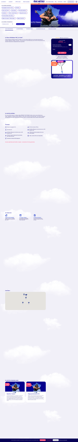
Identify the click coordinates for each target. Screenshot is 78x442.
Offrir (62, 52)
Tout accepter (42, 440)
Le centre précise (19, 28)
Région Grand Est (21, 18)
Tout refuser (49, 440)
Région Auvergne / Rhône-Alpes (8, 18)
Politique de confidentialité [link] (63, 440)
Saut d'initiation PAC (9, 28)
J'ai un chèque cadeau (50, 1)
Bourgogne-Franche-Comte (7, 7)
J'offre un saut (17, 1)
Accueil (47, 25)
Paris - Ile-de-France (13, 12)
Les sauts (11, 1)
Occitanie (4, 12)
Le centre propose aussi (40, 28)
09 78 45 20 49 (70, 1)
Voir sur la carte (29, 28)
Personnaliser (55, 440)
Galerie (65, 1)
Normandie (14, 10)
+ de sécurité (60, 1)
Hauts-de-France (5, 10)
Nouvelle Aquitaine (23, 10)
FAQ (55, 1)
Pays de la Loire (23, 12)
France (50, 25)
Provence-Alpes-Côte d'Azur (7, 15)
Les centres (3, 1)
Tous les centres (20, 24)
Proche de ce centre (52, 28)
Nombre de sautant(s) (57, 44)
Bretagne (18, 7)
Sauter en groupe (26, 1)
